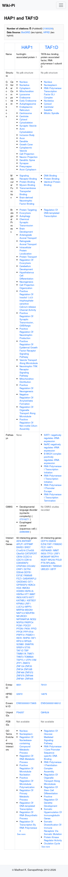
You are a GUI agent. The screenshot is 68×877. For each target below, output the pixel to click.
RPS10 (20, 641)
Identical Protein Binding (52, 183)
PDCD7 (27, 625)
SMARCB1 (46, 566)
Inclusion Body (27, 135)
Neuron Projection (28, 157)
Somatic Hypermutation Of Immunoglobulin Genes (53, 813)
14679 (44, 694)
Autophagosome (28, 103)
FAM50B (28, 575)
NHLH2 (51, 559)
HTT (26, 594)
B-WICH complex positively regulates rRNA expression (52, 458)
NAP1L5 (20, 613)
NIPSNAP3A (22, 619)
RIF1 (33, 638)
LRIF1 (28, 603)
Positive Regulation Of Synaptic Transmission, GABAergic (27, 319)
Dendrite (24, 141)
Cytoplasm (25, 88)
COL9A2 (31, 566)
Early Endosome (28, 100)
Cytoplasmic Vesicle (26, 149)
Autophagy (25, 216)
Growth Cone (26, 144)
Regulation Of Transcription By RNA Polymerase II (28, 826)
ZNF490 (20, 672)
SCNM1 (20, 644)
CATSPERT (31, 553)
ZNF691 (20, 678)
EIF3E (19, 575)
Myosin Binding (27, 185)
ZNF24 (19, 669)
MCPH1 (55, 556)
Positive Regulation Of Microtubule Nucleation (26, 769)
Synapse (24, 163)
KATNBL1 (21, 600)
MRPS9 (20, 609)
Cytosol (23, 119)
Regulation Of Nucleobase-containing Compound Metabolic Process (26, 744)
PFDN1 (20, 628)
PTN (43, 562)
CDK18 (27, 559)
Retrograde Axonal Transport (28, 242)
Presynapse (26, 166)
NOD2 (33, 619)
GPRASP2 (21, 584)
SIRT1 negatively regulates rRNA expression (52, 438)
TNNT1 (30, 653)
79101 (44, 684)
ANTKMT (26, 541)
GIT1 (30, 581)
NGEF (44, 559)
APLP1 (20, 544)
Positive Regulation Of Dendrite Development (51, 801)
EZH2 (44, 544)
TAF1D (51, 47)
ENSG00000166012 (51, 703)
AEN (18, 541)
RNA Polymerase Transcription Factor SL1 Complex (52, 92)
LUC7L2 (20, 606)
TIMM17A (21, 653)
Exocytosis (25, 213)
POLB (59, 559)
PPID (33, 628)
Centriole (24, 116)
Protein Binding (27, 181)
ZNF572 (29, 672)
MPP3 (28, 606)
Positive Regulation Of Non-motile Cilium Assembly (28, 424)
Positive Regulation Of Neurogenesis (26, 388)
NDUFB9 (29, 613)
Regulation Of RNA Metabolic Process (27, 759)
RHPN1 (27, 638)
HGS (18, 587)
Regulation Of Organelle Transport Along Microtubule (27, 411)
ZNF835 (29, 678)
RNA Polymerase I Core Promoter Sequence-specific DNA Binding (52, 753)
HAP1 (27, 47)
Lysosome (25, 94)
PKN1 (27, 628)
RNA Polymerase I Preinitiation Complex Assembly (52, 766)
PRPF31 (20, 634)
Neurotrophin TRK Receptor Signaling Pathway (28, 371)
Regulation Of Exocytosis (26, 261)
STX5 (27, 647)
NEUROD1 (21, 616)
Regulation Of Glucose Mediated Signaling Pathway (51, 737)
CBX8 (19, 556)
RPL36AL (51, 562)
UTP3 (28, 659)
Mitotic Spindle (51, 113)
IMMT (32, 594)
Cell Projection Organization (27, 286)
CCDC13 (27, 556)
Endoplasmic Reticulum (26, 108)
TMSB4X (57, 566)
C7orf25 (30, 550)
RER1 (19, 638)
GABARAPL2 (29, 578)
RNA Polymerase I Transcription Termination (52, 497)
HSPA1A (29, 591)
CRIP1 (19, 569)
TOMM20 (28, 656)
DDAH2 (52, 541)
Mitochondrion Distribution (27, 380)
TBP (26, 650)
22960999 (24, 531)
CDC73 (20, 559)
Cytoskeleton (26, 122)
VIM (34, 659)
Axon (22, 138)
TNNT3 (20, 656)
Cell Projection (27, 153)
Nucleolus (24, 85)
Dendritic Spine (27, 160)
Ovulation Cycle (52, 843)
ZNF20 (28, 666)
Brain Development (26, 230)
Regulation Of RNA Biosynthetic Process (28, 815)
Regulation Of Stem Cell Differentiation (51, 790)
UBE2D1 (45, 569)
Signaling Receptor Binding (28, 177)
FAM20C (57, 544)
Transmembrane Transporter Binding (28, 191)
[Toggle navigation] (61, 5)
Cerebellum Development (26, 267)
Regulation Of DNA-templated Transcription (51, 213)
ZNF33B (28, 669)
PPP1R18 (28, 631)
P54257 (20, 712)
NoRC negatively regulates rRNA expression (52, 447)
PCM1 (19, 625)
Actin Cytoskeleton (26, 130)
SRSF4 (20, 647)
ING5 (19, 597)
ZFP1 (19, 663)
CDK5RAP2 (22, 562)
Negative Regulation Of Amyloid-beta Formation (26, 399)
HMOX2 (26, 587)
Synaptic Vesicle (28, 125)
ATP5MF (28, 544)
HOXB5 (20, 591)
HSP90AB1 (46, 550)
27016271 (24, 519)
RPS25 (27, 641)
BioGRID (25, 32)
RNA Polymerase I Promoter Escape (52, 488)
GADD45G (21, 581)
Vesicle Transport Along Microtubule (29, 361)
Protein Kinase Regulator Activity (53, 838)
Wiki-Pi (8, 5)
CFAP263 (21, 566)
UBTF (53, 569)
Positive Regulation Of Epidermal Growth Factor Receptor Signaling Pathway (28, 349)
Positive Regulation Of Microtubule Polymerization (27, 782)
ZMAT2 (26, 663)
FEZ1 (19, 578)
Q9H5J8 (45, 712)
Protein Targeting (28, 209)
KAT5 (25, 597)
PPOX (19, 631)
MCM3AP (46, 556)
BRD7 (28, 547)
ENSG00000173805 (26, 703)
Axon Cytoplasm (28, 169)
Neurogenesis (26, 281)
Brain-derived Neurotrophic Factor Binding (27, 200)
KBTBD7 (31, 600)
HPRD (46, 32)
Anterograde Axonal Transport (28, 236)
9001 (18, 684)
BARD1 (20, 547)
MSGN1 (29, 609)
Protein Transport (28, 256)
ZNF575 (20, 675)
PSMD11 (30, 634)
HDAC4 (31, 584)
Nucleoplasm (50, 85)
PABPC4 (28, 622)
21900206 (48, 28)
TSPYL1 (20, 659)
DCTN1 (27, 569)
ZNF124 (20, 666)
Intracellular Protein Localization (26, 250)
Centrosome (26, 113)
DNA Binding (50, 175)
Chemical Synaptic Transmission (26, 222)
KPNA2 (20, 603)
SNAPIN (29, 644)
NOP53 (20, 622)
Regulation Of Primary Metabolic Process (26, 795)
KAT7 (31, 597)
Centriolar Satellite (49, 108)
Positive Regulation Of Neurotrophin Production (26, 333)
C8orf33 (20, 553)
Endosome (25, 97)
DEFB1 (27, 572)
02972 (19, 694)
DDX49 (19, 572)
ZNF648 (29, 675)
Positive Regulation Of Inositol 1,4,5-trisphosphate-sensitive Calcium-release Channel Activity (28, 300)
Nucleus (24, 81)
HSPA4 (20, 594)
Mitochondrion (27, 91)
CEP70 (44, 541)
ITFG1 (50, 553)
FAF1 (50, 544)
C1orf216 (20, 550)
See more (21, 834)
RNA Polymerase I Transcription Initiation (52, 469)
